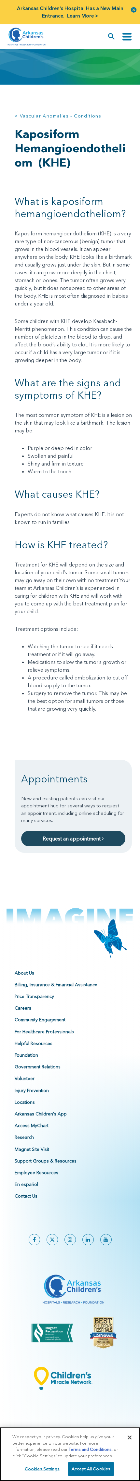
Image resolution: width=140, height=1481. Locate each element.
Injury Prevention (32, 1090)
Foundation (26, 1055)
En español (26, 1184)
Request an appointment (72, 838)
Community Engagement (40, 1020)
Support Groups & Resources (46, 1161)
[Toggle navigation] (127, 36)
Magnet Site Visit (32, 1149)
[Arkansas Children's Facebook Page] (34, 1239)
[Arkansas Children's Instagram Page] (70, 1239)
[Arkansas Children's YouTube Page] (106, 1239)
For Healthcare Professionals (44, 1032)
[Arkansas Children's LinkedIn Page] (88, 1239)
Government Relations (38, 1067)
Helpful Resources (33, 1043)
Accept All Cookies (91, 1468)
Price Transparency (34, 996)
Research (24, 1137)
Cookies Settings (42, 1468)
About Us (24, 973)
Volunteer (25, 1078)
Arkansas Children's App (41, 1114)
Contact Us (26, 1196)
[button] (134, 9)
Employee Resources (36, 1173)
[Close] (129, 1437)
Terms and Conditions (90, 1449)
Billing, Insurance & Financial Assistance (56, 985)
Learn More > (82, 16)
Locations (25, 1102)
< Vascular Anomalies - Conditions (58, 116)
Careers (23, 1008)
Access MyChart (32, 1125)
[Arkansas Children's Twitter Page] (52, 1239)
